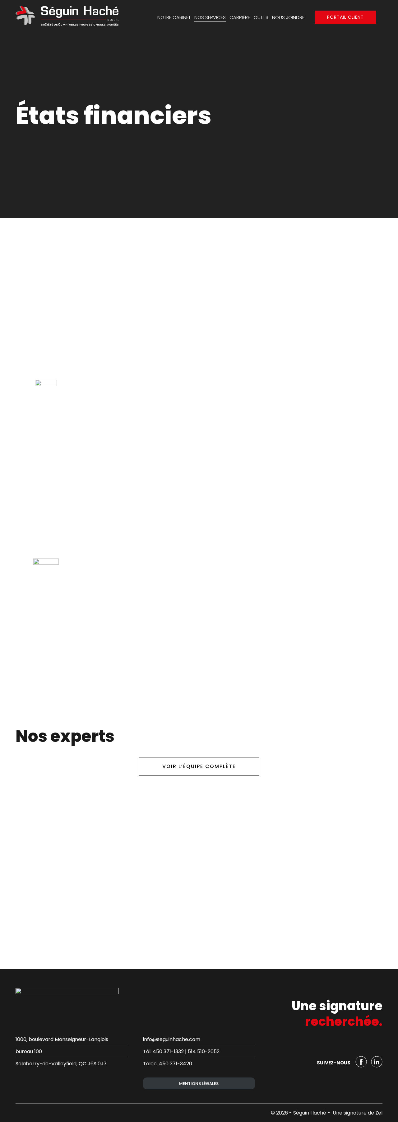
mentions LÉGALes (199, 1084)
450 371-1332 (168, 1051)
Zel (378, 1112)
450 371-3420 (175, 1063)
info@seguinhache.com (171, 1039)
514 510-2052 (204, 1051)
